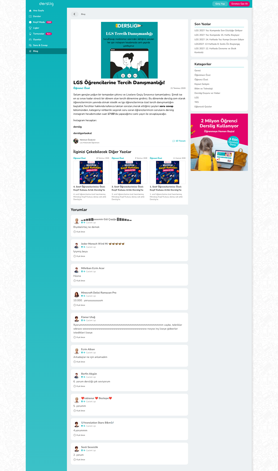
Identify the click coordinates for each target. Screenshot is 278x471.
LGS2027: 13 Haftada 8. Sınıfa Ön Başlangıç (217, 44)
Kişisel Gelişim (202, 84)
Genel (198, 70)
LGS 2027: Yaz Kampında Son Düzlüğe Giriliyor (218, 30)
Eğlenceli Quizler (203, 106)
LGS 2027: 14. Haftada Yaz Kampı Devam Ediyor (219, 39)
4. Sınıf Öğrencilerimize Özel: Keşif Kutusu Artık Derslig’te (89, 188)
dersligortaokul (82, 133)
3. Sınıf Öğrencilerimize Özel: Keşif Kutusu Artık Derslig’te (128, 188)
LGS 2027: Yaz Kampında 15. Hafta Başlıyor (217, 35)
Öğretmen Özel (202, 75)
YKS (197, 102)
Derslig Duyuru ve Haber (207, 93)
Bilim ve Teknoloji (204, 88)
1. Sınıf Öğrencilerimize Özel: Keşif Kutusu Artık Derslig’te (166, 188)
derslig (77, 127)
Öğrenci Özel (81, 88)
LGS (197, 97)
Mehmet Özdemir (88, 140)
